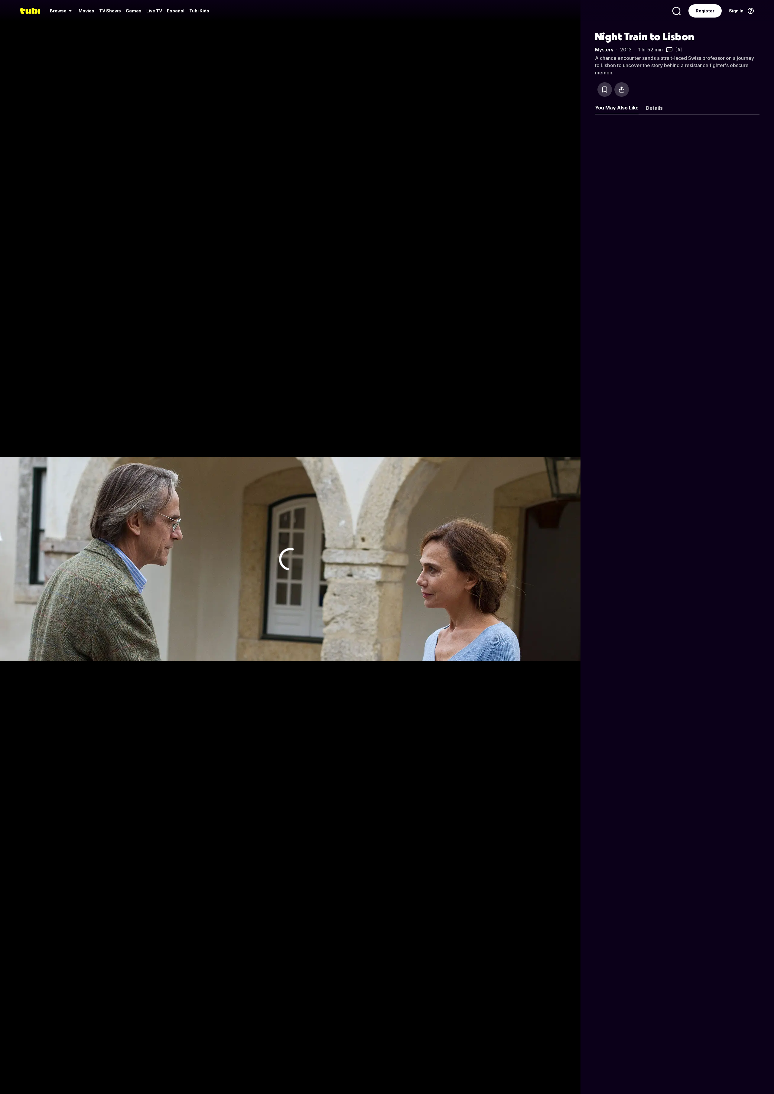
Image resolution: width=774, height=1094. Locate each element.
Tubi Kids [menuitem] (199, 10)
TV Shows (110, 10)
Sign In (736, 10)
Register (705, 10)
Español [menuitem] (175, 10)
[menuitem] (62, 11)
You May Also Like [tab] (617, 108)
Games (133, 10)
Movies (86, 10)
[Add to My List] (604, 89)
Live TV (154, 10)
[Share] (621, 89)
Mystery (604, 50)
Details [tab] (654, 108)
